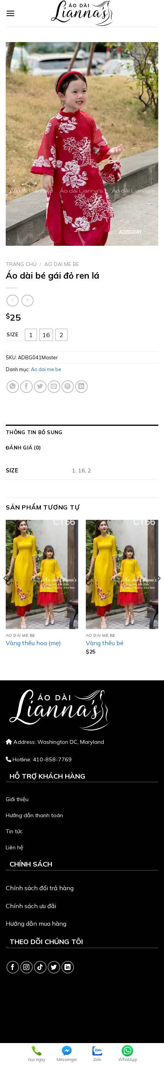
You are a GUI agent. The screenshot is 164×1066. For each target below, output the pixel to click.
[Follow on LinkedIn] (67, 967)
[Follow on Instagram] (26, 967)
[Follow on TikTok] (40, 967)
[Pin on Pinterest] (67, 386)
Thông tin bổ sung (34, 432)
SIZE (12, 334)
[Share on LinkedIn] (81, 386)
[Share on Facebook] (26, 386)
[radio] (31, 335)
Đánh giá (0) (23, 448)
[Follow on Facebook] (12, 967)
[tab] (82, 432)
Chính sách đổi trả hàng (40, 888)
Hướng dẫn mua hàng (36, 923)
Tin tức (14, 831)
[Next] (158, 593)
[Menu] (10, 13)
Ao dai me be (61, 264)
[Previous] (5, 593)
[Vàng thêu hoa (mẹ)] (42, 574)
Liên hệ (14, 847)
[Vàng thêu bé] (122, 574)
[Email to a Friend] (54, 386)
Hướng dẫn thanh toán (34, 815)
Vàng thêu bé (105, 643)
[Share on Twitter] (40, 386)
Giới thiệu (17, 799)
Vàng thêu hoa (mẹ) (33, 643)
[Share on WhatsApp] (12, 386)
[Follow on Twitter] (54, 967)
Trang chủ (21, 264)
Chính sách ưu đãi (31, 906)
